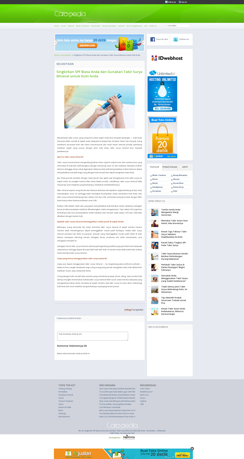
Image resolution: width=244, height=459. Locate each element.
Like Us (184, 2)
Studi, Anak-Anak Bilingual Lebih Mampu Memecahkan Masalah (124, 401)
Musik (155, 183)
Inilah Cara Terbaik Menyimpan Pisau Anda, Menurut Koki (122, 416)
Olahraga (62, 413)
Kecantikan (66, 55)
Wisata (176, 179)
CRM (142, 404)
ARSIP (185, 167)
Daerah (121, 26)
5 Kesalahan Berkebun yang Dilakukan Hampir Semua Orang (123, 395)
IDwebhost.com (146, 392)
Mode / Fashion (82, 26)
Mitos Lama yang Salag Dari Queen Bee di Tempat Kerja (121, 410)
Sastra (60, 404)
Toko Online (145, 388)
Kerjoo (142, 398)
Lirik (145, 26)
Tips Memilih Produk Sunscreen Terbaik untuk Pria (173, 300)
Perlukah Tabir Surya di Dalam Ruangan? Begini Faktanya (173, 267)
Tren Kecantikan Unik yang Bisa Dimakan (115, 404)
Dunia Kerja (178, 187)
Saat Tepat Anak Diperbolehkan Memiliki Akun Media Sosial (122, 388)
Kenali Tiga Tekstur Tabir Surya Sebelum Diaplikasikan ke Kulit (174, 234)
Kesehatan (96, 26)
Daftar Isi (153, 26)
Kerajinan (156, 191)
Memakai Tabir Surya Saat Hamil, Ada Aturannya (174, 222)
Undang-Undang (65, 388)
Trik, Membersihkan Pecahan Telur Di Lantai (116, 413)
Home (56, 26)
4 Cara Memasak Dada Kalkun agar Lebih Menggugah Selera (123, 392)
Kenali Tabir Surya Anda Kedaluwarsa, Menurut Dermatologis (173, 311)
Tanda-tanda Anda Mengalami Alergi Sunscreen (170, 212)
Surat (63, 26)
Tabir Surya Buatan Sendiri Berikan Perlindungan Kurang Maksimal (174, 256)
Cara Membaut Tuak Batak (109, 407)
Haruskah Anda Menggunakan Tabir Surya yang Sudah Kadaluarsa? (174, 278)
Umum (61, 398)
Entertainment (64, 416)
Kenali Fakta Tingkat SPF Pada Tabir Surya (173, 244)
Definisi (71, 26)
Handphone (157, 187)
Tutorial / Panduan (65, 401)
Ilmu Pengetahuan (134, 26)
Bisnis (155, 179)
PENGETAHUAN (169, 167)
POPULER (154, 167)
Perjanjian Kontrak (65, 395)
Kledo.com (144, 395)
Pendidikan (62, 392)
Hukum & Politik (64, 407)
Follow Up (171, 2)
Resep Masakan (109, 26)
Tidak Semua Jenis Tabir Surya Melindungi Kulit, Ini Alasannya (174, 289)
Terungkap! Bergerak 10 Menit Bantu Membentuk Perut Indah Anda (125, 398)
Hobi (175, 191)
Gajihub (143, 401)
